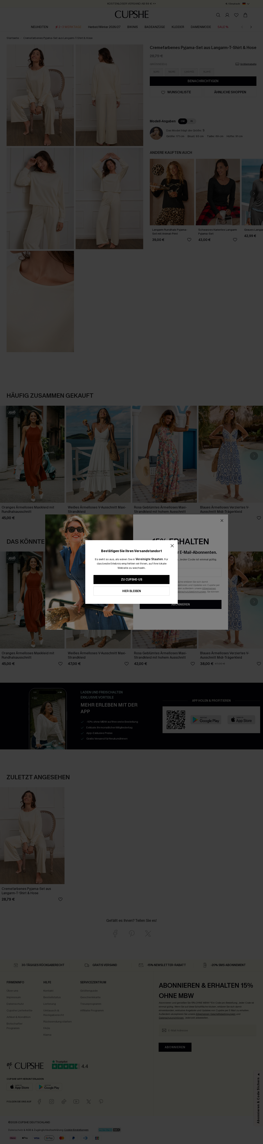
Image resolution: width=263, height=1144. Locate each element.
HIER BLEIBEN (131, 591)
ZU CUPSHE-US (131, 580)
